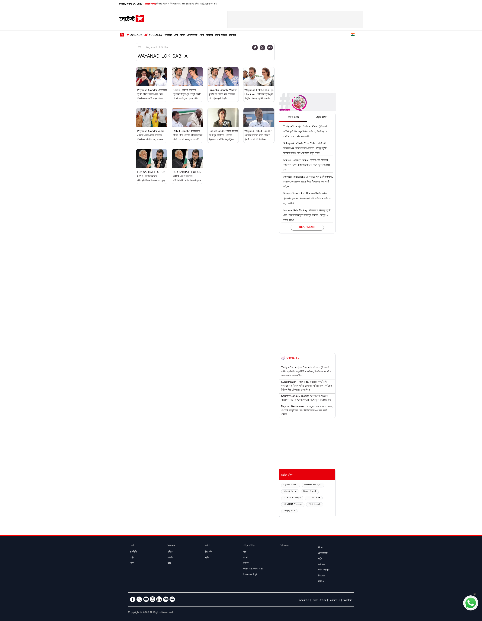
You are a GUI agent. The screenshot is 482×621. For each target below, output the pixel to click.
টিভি (169, 563)
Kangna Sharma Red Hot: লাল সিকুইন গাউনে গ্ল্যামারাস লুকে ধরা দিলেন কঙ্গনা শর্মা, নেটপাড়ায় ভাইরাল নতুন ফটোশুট (306, 199)
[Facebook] (255, 47)
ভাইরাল (232, 35)
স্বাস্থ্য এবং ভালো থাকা (253, 569)
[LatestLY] (131, 19)
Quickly (136, 35)
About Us (304, 600)
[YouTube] (146, 599)
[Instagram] (152, 599)
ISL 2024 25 (313, 498)
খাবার (245, 552)
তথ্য (132, 558)
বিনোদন (209, 35)
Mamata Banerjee (313, 485)
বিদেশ (182, 35)
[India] (352, 35)
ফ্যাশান (246, 563)
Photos (321, 576)
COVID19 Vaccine (293, 504)
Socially (155, 35)
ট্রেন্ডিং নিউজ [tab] (321, 117)
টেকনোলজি (192, 35)
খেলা (202, 35)
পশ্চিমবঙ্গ (168, 35)
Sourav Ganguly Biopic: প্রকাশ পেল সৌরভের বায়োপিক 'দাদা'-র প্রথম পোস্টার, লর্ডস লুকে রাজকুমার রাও (306, 165)
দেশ (176, 35)
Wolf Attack (315, 504)
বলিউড (171, 552)
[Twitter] (262, 47)
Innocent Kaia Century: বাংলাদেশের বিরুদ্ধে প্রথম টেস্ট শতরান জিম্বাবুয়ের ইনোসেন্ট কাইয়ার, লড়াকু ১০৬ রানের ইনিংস (307, 216)
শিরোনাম (284, 545)
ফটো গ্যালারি (323, 570)
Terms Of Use (318, 600)
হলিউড (171, 558)
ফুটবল (207, 558)
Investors (347, 600)
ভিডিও (321, 582)
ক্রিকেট (208, 552)
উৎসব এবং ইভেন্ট (250, 575)
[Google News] (166, 599)
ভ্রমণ (245, 558)
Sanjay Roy (289, 511)
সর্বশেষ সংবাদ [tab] (293, 117)
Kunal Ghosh (310, 491)
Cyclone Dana (291, 485)
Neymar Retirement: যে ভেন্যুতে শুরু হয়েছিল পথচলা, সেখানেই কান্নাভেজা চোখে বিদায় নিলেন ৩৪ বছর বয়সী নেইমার (308, 182)
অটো (320, 559)
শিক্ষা (132, 563)
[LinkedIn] (159, 599)
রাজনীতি (133, 552)
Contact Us (334, 600)
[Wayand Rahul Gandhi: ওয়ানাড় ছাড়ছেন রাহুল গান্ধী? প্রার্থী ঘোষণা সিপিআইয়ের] (258, 117)
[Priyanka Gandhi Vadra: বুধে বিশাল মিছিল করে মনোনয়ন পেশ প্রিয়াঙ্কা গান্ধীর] (223, 76)
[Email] (172, 599)
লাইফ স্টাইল (221, 35)
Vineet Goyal (290, 491)
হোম (139, 48)
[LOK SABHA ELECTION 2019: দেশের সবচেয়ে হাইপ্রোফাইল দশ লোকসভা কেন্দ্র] (151, 158)
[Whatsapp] (270, 47)
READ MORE (307, 227)
